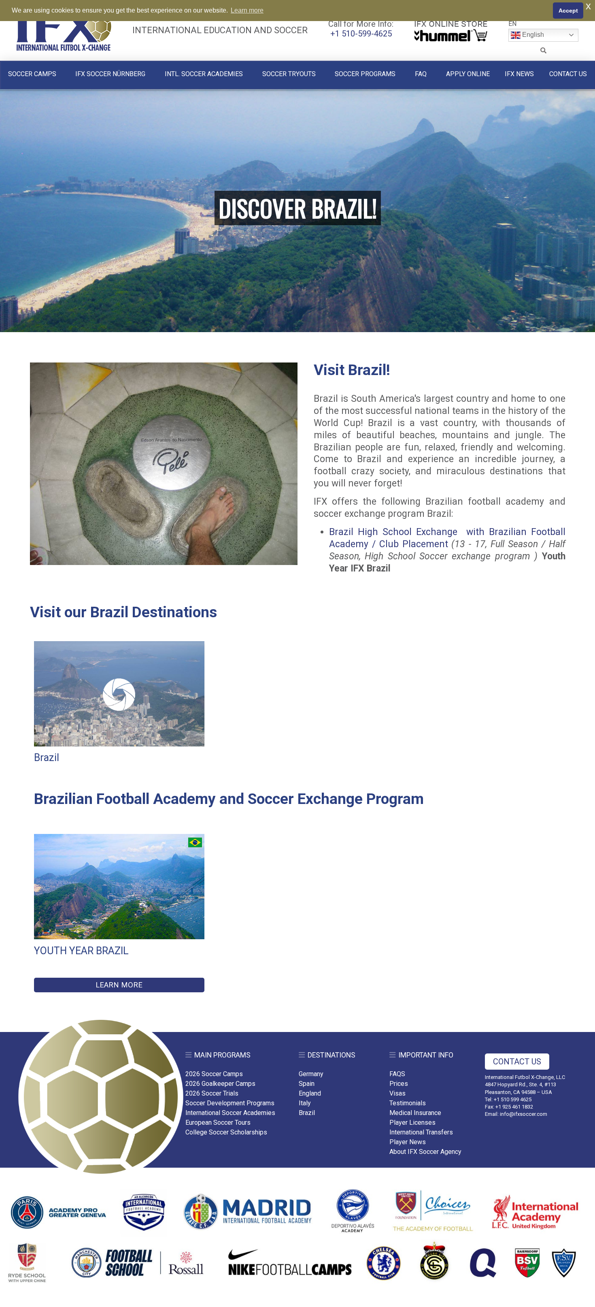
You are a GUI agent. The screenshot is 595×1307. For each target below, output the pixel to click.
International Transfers (421, 1132)
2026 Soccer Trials (211, 1093)
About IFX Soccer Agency (425, 1152)
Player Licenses (412, 1122)
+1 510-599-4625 (361, 33)
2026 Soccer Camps (214, 1074)
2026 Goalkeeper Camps (220, 1083)
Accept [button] (568, 10)
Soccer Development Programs (229, 1103)
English (532, 34)
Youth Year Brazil (81, 951)
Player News (407, 1142)
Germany (311, 1074)
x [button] (588, 6)
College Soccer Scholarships (226, 1132)
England (310, 1093)
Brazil (307, 1113)
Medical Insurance (415, 1113)
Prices (398, 1083)
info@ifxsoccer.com (523, 1114)
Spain (306, 1083)
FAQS (397, 1074)
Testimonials (407, 1103)
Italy (305, 1103)
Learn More (119, 985)
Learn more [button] (247, 10)
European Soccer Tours (218, 1122)
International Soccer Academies (230, 1113)
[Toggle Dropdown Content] (543, 51)
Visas (397, 1093)
